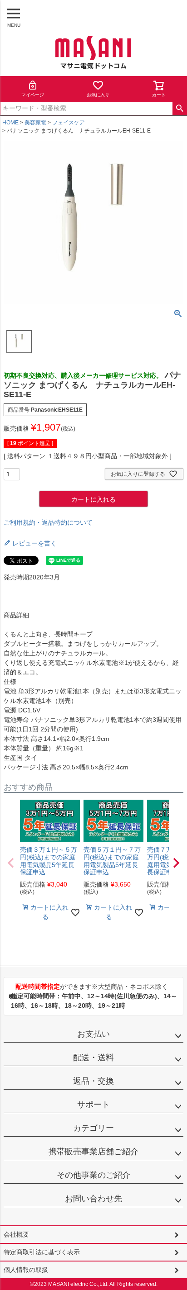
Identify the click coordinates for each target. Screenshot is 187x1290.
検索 (179, 108)
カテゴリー (93, 1128)
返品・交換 (93, 1081)
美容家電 (35, 122)
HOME (10, 122)
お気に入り (98, 94)
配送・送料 (93, 1057)
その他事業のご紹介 (93, 1175)
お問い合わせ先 (93, 1198)
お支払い (93, 1034)
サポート (93, 1104)
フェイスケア (68, 122)
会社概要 (16, 1234)
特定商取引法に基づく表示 (42, 1252)
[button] (11, 863)
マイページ (32, 94)
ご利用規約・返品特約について (48, 522)
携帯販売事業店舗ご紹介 (93, 1151)
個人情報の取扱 (26, 1269)
